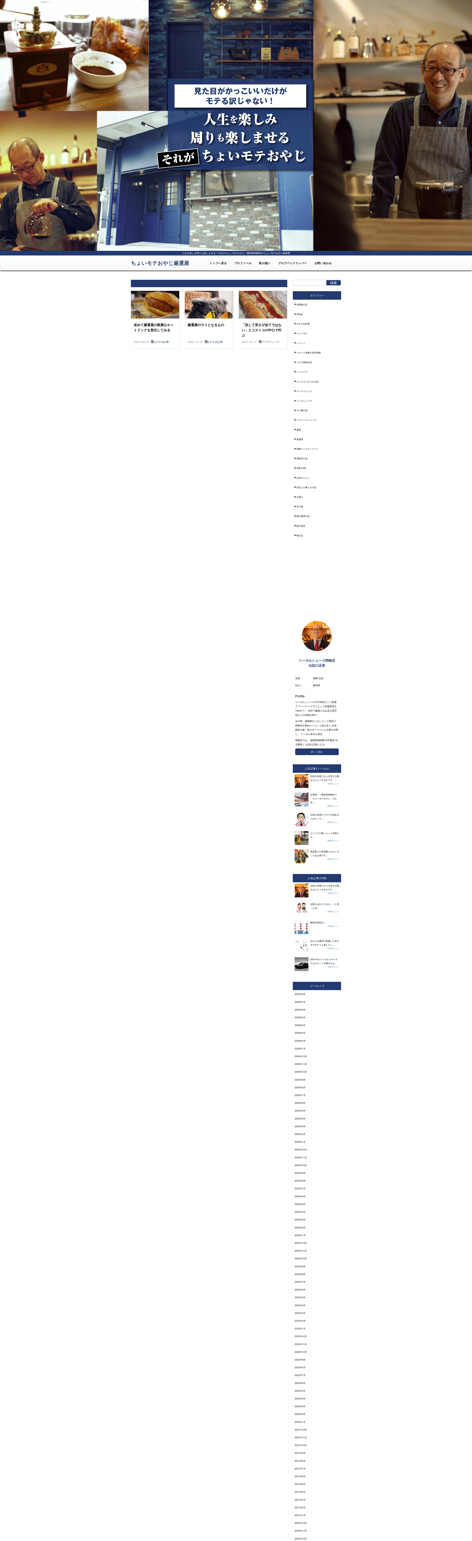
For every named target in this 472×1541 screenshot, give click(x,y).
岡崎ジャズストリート (307, 448)
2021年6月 (300, 1476)
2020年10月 (301, 1538)
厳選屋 (299, 439)
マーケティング (270, 342)
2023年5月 (300, 1297)
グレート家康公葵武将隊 (308, 352)
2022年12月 (301, 1336)
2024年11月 (301, 1157)
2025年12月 (301, 1056)
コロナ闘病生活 (304, 362)
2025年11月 (301, 1063)
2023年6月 (300, 1289)
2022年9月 (300, 1359)
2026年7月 (300, 1001)
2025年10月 (301, 1071)
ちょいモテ (302, 333)
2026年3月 (300, 1032)
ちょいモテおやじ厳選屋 (160, 263)
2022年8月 (300, 1367)
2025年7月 (300, 1095)
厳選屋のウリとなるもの (206, 324)
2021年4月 (300, 1491)
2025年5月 (300, 1110)
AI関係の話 (301, 304)
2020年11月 (301, 1530)
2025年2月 (300, 1134)
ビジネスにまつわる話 (307, 381)
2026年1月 (300, 1048)
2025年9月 (300, 1079)
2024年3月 (300, 1219)
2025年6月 (300, 1102)
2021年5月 (300, 1484)
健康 (298, 429)
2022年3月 (300, 1406)
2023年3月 (300, 1312)
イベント (300, 342)
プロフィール (243, 263)
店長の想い (302, 467)
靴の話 (299, 535)
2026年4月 (300, 1025)
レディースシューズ (306, 419)
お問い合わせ (323, 263)
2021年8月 (300, 1460)
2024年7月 (300, 1188)
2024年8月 (300, 1180)
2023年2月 (300, 1320)
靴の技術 (300, 525)
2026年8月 (300, 993)
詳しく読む (317, 751)
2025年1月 (300, 1141)
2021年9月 (300, 1452)
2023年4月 (300, 1305)
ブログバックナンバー (292, 263)
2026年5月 (300, 1017)
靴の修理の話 (303, 516)
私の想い (265, 263)
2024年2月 (300, 1227)
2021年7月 (300, 1468)
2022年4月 (300, 1398)
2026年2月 (300, 1040)
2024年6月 (300, 1196)
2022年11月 (301, 1344)
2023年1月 (300, 1328)
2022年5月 (300, 1390)
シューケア (302, 371)
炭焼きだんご (303, 477)
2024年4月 (300, 1211)
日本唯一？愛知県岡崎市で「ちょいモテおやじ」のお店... (323, 798)
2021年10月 (301, 1445)
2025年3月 (300, 1126)
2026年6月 (300, 1009)
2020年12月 (301, 1522)
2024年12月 (301, 1149)
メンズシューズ (304, 400)
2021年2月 (300, 1507)
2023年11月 (301, 1250)
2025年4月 (300, 1118)
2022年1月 (300, 1421)
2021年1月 (300, 1515)
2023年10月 (301, 1258)
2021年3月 (300, 1499)
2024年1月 (300, 1235)
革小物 (299, 506)
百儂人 (299, 496)
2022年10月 (301, 1351)
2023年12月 (301, 1242)
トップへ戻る (218, 263)
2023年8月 (300, 1274)
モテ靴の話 (302, 410)
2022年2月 (300, 1413)
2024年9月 (300, 1172)
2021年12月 (301, 1429)
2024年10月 (301, 1165)
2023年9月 (300, 1266)
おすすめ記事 (161, 342)
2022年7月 (300, 1375)
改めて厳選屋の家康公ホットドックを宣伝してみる (154, 327)
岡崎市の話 (302, 458)
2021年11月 (301, 1437)
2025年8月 (300, 1087)
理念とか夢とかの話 (306, 487)
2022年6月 (300, 1383)
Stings (299, 314)
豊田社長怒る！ (318, 922)
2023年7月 (300, 1281)
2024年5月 (300, 1204)
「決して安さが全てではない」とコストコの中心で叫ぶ (262, 329)
